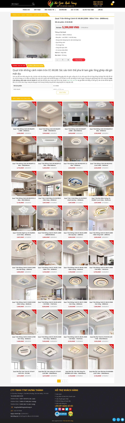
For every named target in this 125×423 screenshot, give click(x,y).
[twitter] (67, 409)
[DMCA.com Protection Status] (70, 413)
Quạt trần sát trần (72, 80)
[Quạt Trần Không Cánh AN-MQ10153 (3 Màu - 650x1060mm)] (23, 183)
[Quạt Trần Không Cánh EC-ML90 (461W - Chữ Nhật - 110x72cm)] (49, 287)
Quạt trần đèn (27, 15)
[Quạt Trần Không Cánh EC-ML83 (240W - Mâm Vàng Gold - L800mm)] (101, 218)
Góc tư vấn (74, 10)
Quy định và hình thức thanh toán (65, 396)
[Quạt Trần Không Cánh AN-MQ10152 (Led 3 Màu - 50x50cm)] (101, 148)
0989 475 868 (98, 4)
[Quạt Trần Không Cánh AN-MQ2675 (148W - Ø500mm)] (23, 114)
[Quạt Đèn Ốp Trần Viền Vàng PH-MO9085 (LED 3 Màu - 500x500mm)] (75, 356)
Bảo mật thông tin (61, 403)
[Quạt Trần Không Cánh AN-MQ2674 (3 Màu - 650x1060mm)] (49, 148)
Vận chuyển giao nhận (62, 399)
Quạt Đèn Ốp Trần (40, 15)
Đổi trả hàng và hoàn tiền (63, 401)
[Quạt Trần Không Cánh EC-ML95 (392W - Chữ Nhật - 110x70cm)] (75, 322)
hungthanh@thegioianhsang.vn (23, 407)
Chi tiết (23, 149)
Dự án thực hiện (88, 10)
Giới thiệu (37, 10)
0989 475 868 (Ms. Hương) (28, 401)
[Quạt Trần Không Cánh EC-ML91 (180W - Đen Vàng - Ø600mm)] (75, 287)
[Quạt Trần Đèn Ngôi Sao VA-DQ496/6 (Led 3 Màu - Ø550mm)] (23, 218)
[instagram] (60, 409)
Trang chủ (26, 10)
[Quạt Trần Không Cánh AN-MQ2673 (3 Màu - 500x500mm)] (23, 148)
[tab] (19, 65)
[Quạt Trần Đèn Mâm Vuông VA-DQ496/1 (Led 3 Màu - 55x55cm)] (101, 183)
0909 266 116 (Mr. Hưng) (27, 404)
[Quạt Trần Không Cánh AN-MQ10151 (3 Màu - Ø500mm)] (75, 148)
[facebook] (56, 409)
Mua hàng (24, 149)
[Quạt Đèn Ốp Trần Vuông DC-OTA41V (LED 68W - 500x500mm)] (49, 356)
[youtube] (63, 409)
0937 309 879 (98, 2)
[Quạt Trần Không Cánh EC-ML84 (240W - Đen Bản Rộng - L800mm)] (23, 252)
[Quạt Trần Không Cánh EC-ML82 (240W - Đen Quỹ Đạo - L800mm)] (75, 218)
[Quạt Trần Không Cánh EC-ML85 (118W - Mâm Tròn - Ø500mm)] (49, 252)
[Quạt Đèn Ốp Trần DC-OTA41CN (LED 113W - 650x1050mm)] (101, 322)
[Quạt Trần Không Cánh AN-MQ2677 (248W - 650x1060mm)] (75, 114)
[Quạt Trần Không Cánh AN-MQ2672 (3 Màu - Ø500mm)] (101, 114)
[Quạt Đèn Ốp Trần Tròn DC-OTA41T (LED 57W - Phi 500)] (23, 356)
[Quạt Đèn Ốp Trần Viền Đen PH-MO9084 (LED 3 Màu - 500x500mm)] (101, 356)
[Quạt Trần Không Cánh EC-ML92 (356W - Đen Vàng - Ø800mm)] (101, 287)
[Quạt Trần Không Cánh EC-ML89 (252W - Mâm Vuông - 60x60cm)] (23, 287)
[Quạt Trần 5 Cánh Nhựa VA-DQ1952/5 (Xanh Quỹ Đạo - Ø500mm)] (75, 183)
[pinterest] (70, 409)
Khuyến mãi (63, 10)
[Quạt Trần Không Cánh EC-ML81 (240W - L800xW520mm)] (49, 218)
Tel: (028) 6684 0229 (17, 396)
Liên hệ (100, 10)
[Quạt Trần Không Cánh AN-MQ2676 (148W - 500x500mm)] (49, 114)
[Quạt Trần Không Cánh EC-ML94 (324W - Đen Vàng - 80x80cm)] (49, 322)
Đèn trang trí (49, 10)
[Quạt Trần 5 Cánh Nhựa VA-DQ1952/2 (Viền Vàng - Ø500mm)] (49, 183)
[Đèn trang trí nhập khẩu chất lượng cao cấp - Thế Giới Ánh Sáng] (62, 3)
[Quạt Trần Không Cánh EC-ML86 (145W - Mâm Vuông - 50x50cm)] (75, 252)
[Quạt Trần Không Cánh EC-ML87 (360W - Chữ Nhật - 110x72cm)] (101, 252)
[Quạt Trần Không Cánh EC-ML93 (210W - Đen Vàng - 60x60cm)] (23, 322)
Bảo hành (59, 394)
